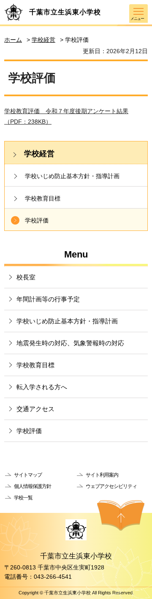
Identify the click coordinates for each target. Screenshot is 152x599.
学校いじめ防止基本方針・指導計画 (72, 176)
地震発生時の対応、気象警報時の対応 (70, 343)
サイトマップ (28, 475)
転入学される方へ (41, 386)
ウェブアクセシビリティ (111, 486)
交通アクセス (35, 408)
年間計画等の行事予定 (48, 299)
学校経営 (43, 39)
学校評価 (37, 220)
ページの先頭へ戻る (120, 515)
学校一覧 (23, 498)
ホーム (13, 39)
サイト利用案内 (102, 475)
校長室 (25, 277)
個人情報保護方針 (32, 486)
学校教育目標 (42, 198)
